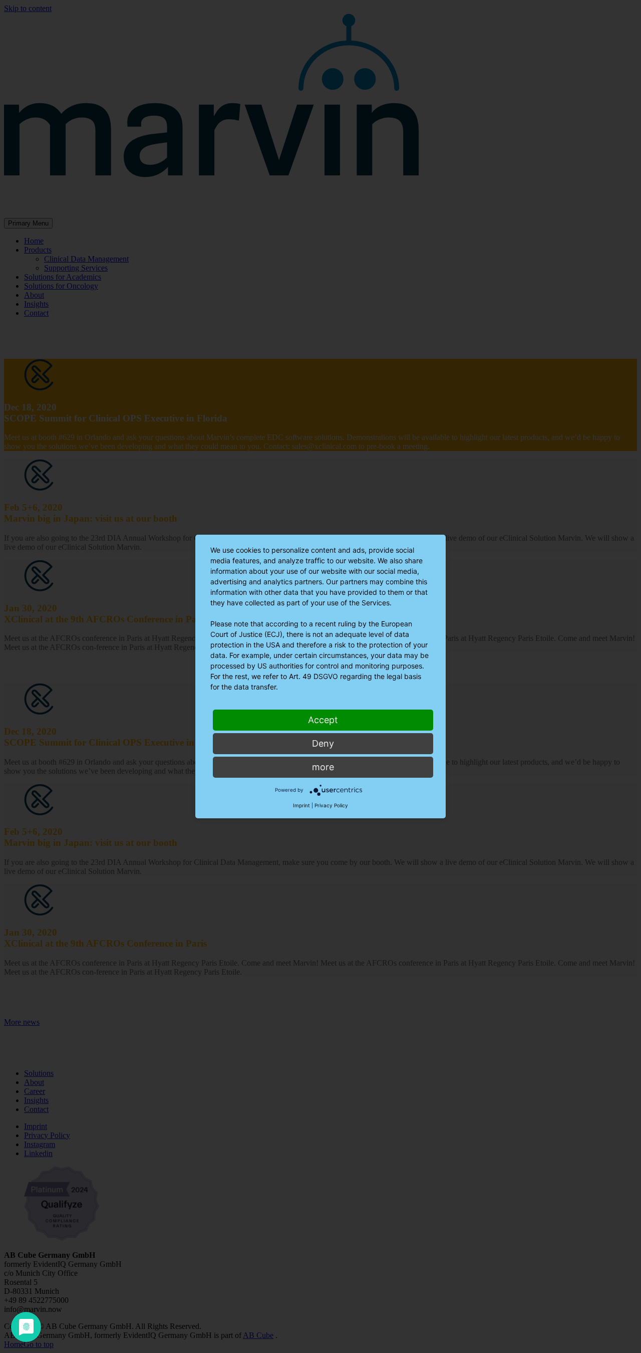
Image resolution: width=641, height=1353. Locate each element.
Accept (323, 720)
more (323, 767)
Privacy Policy (331, 805)
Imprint (301, 805)
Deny (323, 743)
